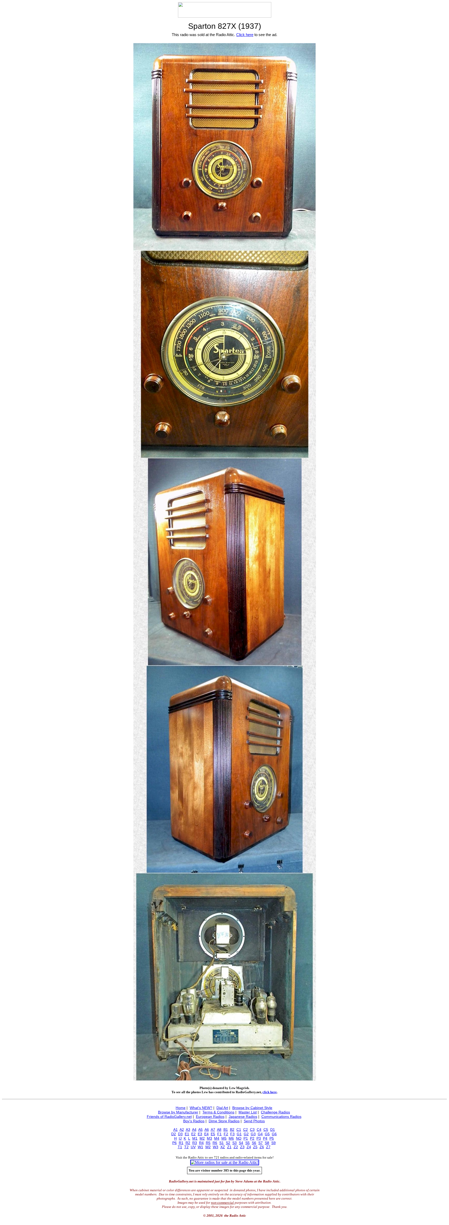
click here (269, 1092)
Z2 (236, 1147)
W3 (215, 1147)
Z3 (242, 1147)
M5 (224, 1138)
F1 (219, 1134)
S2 (228, 1143)
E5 (213, 1134)
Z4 (249, 1147)
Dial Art (222, 1108)
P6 (174, 1143)
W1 (200, 1147)
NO (238, 1138)
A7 (213, 1129)
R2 (188, 1143)
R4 (201, 1143)
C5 (265, 1129)
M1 (194, 1138)
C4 (259, 1129)
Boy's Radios (193, 1121)
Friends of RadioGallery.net (169, 1116)
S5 (247, 1143)
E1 (187, 1134)
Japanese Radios (243, 1116)
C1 (238, 1129)
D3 (180, 1134)
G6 (274, 1134)
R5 (208, 1143)
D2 (173, 1134)
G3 (253, 1134)
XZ (222, 1147)
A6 (206, 1129)
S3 (234, 1143)
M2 (202, 1138)
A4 (194, 1129)
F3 (232, 1134)
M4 (216, 1138)
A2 (182, 1129)
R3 (194, 1143)
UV (193, 1147)
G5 (267, 1134)
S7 (260, 1143)
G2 (246, 1134)
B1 (225, 1129)
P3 (258, 1138)
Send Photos (254, 1121)
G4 (260, 1134)
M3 (209, 1138)
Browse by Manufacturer (178, 1112)
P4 (265, 1138)
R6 (215, 1143)
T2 (186, 1147)
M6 (231, 1138)
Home (181, 1108)
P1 (245, 1138)
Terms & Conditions (218, 1112)
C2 (245, 1129)
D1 (272, 1129)
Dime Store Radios (224, 1121)
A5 (200, 1129)
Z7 (268, 1147)
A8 (219, 1129)
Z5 (255, 1147)
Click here (244, 34)
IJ (180, 1138)
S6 (254, 1143)
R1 (181, 1143)
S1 (221, 1143)
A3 (188, 1129)
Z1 (229, 1147)
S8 (267, 1143)
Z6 (262, 1147)
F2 (226, 1134)
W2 (208, 1147)
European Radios (210, 1116)
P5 (271, 1138)
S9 (273, 1143)
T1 (180, 1147)
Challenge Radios (275, 1112)
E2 (193, 1134)
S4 (241, 1143)
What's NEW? (201, 1108)
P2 (252, 1138)
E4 (206, 1134)
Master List (248, 1112)
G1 (239, 1134)
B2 (232, 1129)
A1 (175, 1129)
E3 (200, 1134)
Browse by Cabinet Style (252, 1108)
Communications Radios (281, 1116)
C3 (252, 1129)
